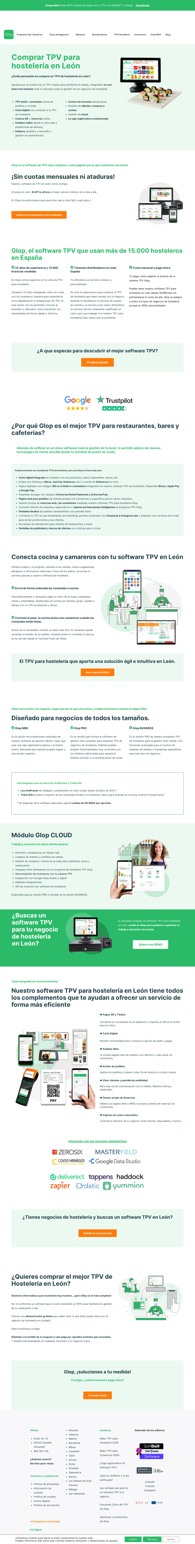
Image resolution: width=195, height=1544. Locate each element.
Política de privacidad (46, 1484)
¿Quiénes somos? (40, 1459)
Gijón (72, 1455)
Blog (168, 34)
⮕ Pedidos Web (109, 1048)
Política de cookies (45, 1496)
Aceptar (133, 1539)
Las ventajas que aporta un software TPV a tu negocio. (114, 1492)
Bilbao (72, 1447)
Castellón (74, 1451)
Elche (72, 1464)
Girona (72, 1459)
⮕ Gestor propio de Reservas (117, 1097)
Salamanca (75, 1472)
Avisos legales (42, 1500)
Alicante (73, 1430)
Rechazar (152, 1539)
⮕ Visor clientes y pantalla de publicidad (124, 1080)
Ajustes (170, 1539)
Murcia (72, 1476)
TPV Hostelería (121, 34)
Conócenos (140, 34)
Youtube (150, 1486)
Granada (73, 1468)
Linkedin (150, 1481)
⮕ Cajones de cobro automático (119, 1115)
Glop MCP (156, 34)
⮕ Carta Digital (108, 1033)
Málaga (73, 1489)
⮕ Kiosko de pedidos (112, 1066)
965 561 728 (41, 1451)
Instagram (150, 1490)
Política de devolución (46, 1505)
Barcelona (74, 1442)
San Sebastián (77, 1493)
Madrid (73, 1438)
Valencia (73, 1434)
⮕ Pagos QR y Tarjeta (112, 1014)
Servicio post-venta (41, 1463)
